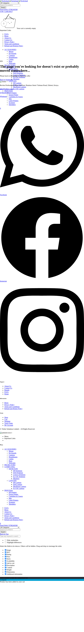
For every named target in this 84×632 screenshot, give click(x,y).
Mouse (11, 51)
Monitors (16, 79)
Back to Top (4, 534)
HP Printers (13, 93)
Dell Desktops (18, 73)
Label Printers (13, 500)
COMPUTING (9, 467)
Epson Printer (13, 95)
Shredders (12, 504)
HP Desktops (17, 471)
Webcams (12, 63)
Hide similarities (12, 540)
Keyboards (12, 53)
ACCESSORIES (10, 49)
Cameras (12, 55)
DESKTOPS (13, 469)
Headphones (13, 57)
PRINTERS (8, 91)
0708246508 (4, 93)
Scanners (12, 502)
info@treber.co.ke (6, 89)
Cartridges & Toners (16, 97)
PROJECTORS (9, 465)
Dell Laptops (17, 484)
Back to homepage (6, 80)
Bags (10, 61)
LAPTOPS (13, 81)
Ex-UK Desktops (19, 77)
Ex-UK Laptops (18, 89)
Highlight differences (14, 542)
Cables (11, 59)
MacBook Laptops (19, 87)
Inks (10, 498)
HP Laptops (17, 83)
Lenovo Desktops (19, 475)
